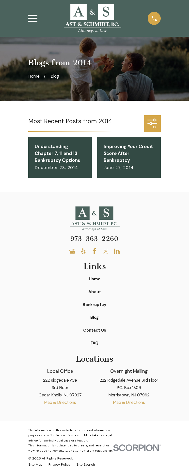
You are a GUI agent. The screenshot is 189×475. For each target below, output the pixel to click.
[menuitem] (35, 464)
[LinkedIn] (117, 251)
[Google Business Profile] (72, 251)
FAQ (94, 343)
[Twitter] (106, 251)
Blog (94, 317)
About (94, 291)
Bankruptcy (94, 304)
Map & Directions (60, 402)
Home (94, 279)
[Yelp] (83, 251)
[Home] (92, 18)
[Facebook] (94, 251)
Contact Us (94, 330)
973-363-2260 (94, 239)
